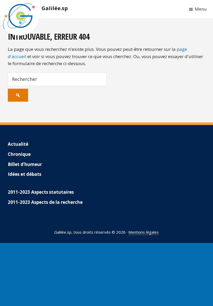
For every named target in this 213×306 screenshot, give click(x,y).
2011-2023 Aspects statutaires (41, 192)
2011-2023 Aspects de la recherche (45, 202)
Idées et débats (24, 174)
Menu (201, 9)
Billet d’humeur (25, 164)
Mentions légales (143, 232)
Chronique (19, 154)
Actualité (18, 144)
